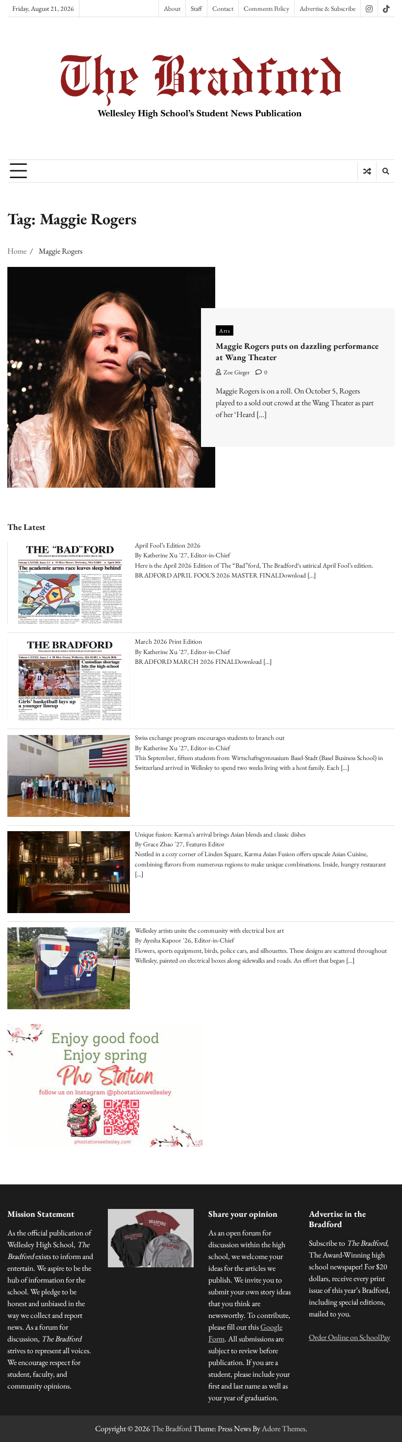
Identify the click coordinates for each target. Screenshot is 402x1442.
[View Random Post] (367, 171)
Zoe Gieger (237, 372)
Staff (196, 8)
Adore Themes (283, 1428)
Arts (224, 330)
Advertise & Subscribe (327, 8)
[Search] (385, 171)
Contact (222, 8)
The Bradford (171, 1428)
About (172, 8)
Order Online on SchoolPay (349, 1337)
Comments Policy (266, 8)
